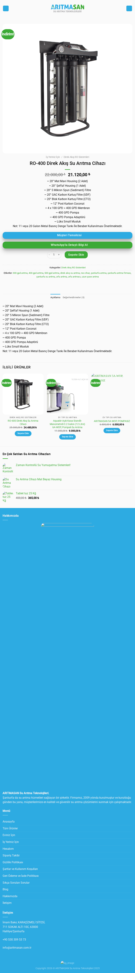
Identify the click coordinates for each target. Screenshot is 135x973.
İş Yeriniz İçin (53, 157)
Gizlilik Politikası (13, 862)
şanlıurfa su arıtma (45, 276)
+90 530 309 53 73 (14, 939)
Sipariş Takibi (11, 855)
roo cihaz (85, 273)
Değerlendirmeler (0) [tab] (74, 297)
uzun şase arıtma (90, 276)
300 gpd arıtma (20, 273)
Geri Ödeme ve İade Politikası (21, 875)
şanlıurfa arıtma (99, 273)
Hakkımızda (10, 896)
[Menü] (6, 8)
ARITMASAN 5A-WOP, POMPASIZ (112, 421)
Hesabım (8, 848)
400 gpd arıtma (36, 273)
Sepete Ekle (76, 254)
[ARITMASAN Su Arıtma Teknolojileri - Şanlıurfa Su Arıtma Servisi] (67, 8)
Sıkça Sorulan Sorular (16, 882)
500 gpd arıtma (51, 273)
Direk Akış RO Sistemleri (76, 157)
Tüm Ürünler (10, 828)
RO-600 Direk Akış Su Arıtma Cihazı (23, 422)
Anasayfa (9, 821)
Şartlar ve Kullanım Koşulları (20, 869)
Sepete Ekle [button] (23, 433)
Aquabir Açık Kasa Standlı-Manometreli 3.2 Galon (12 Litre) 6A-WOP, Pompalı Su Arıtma (67, 424)
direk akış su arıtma (70, 273)
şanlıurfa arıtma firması (119, 273)
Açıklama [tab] (55, 297)
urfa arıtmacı (74, 276)
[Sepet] (129, 8)
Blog (5, 889)
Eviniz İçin (9, 835)
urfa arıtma (61, 276)
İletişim (7, 903)
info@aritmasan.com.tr (17, 947)
